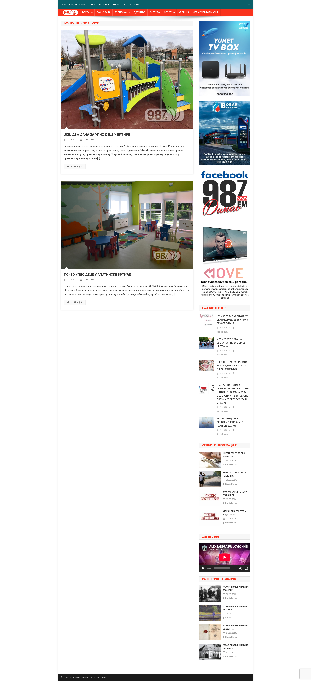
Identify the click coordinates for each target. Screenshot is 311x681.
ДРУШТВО (139, 12)
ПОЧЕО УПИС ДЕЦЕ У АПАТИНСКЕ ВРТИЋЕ (97, 274)
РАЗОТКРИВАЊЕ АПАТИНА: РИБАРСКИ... (236, 647)
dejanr (228, 617)
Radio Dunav (89, 139)
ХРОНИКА (184, 12)
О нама (92, 4)
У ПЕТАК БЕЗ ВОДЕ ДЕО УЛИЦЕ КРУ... (234, 455)
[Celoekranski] (246, 568)
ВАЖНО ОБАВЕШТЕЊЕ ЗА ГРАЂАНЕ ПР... (235, 493)
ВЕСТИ (85, 12)
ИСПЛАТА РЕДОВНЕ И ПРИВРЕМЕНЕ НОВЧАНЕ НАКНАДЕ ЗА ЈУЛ (230, 422)
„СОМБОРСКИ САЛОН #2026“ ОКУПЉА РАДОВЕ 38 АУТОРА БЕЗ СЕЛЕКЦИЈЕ (232, 320)
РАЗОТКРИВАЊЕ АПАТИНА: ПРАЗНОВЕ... (236, 588)
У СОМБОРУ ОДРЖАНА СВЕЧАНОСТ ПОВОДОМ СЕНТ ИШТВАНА (232, 343)
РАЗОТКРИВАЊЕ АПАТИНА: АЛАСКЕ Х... (236, 608)
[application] (224, 557)
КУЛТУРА (155, 12)
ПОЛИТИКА (121, 12)
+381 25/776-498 (131, 4)
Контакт (116, 4)
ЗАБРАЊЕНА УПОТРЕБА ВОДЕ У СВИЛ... (234, 513)
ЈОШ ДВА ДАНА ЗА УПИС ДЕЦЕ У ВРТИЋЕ (97, 135)
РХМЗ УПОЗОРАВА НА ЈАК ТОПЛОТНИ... (235, 474)
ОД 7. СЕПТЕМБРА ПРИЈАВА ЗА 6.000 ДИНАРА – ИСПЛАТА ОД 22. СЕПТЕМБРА (232, 365)
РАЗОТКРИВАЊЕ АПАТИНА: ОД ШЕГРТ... (236, 627)
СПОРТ (168, 12)
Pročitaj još (76, 166)
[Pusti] (203, 568)
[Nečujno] (240, 568)
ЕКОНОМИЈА (103, 12)
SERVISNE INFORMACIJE (206, 12)
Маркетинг (104, 4)
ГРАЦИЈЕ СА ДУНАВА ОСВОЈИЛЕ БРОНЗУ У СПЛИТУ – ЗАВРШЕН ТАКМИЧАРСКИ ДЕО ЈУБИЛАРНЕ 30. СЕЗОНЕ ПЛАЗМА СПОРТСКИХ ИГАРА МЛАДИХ (233, 394)
